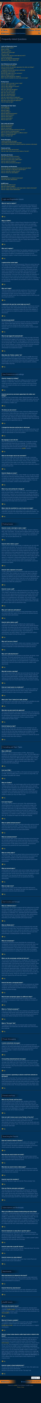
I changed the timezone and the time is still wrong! (13, 70)
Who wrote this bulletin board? (8, 184)
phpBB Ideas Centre (7, 1325)
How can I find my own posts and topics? (11, 162)
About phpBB (5, 1313)
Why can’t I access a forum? (8, 92)
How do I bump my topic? (7, 102)
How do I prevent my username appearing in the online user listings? (17, 67)
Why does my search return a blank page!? (11, 159)
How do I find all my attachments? (9, 179)
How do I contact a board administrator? (10, 189)
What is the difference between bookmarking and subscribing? (16, 168)
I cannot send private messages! (9, 141)
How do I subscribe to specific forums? (10, 171)
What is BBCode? (5, 107)
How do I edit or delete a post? (8, 84)
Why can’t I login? (5, 54)
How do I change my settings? (8, 65)
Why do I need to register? (7, 47)
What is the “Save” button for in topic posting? (12, 98)
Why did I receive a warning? (8, 95)
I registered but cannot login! (8, 52)
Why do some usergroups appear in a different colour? (14, 132)
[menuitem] (5, 30)
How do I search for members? (8, 161)
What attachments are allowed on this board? (12, 178)
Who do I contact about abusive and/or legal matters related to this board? (19, 188)
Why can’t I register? (6, 51)
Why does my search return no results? (10, 158)
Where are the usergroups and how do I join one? (13, 129)
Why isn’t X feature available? (8, 186)
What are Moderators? (6, 126)
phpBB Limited (11, 1309)
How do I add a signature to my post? (10, 86)
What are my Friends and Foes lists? (10, 149)
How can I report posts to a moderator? (10, 97)
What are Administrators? (7, 125)
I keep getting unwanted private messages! (11, 142)
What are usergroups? (6, 128)
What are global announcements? (9, 113)
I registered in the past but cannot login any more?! (13, 55)
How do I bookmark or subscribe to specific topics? (13, 169)
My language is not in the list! (8, 71)
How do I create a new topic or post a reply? (11, 83)
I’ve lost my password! (6, 57)
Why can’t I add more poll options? (9, 89)
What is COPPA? (5, 49)
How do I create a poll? (6, 87)
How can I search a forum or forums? (10, 156)
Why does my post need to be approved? (11, 100)
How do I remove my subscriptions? (10, 172)
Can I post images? (5, 111)
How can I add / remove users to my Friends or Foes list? (15, 151)
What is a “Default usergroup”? (8, 134)
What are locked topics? (7, 118)
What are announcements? (7, 115)
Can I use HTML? (5, 108)
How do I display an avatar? (8, 74)
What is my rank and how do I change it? (11, 76)
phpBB (23, 448)
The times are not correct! (7, 68)
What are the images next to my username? (11, 73)
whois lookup (5, 1343)
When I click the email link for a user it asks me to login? (14, 78)
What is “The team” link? (7, 135)
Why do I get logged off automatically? (10, 58)
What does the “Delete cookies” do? (9, 60)
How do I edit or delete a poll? (8, 91)
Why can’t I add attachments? (8, 94)
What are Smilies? (5, 110)
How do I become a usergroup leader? (10, 131)
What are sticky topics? (6, 116)
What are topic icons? (6, 119)
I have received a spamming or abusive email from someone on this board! (19, 144)
